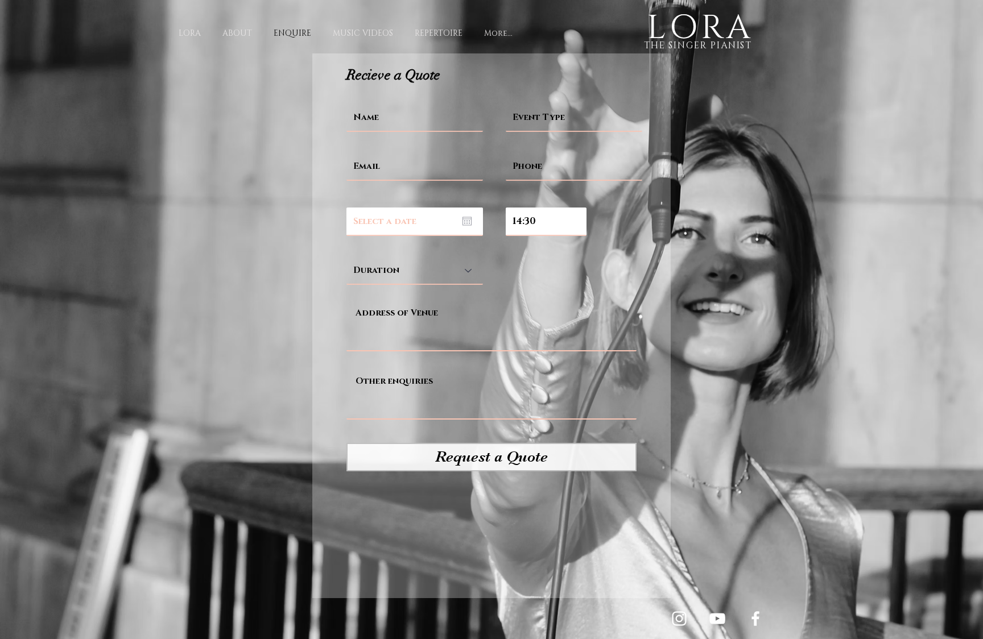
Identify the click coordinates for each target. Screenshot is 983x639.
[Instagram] (679, 618)
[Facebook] (755, 618)
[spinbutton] (546, 221)
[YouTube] (717, 618)
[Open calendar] (467, 221)
